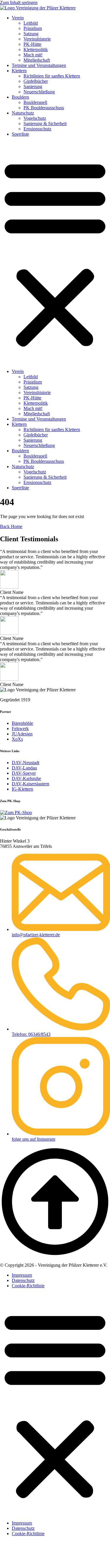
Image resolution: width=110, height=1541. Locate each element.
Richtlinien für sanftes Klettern (51, 75)
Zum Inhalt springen (19, 2)
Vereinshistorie (37, 38)
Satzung (30, 33)
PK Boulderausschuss (43, 107)
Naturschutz (23, 112)
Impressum (22, 1275)
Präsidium (32, 28)
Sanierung (32, 86)
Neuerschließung (39, 91)
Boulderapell (35, 102)
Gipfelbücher (35, 81)
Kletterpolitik (35, 49)
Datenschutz (23, 1280)
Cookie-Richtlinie (28, 1285)
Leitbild (30, 23)
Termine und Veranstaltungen (39, 65)
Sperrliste (20, 134)
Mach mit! (33, 54)
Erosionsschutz (37, 128)
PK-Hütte (32, 44)
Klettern (19, 70)
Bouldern (20, 97)
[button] (55, 253)
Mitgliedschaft (36, 60)
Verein (18, 17)
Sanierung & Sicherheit (45, 123)
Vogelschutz (34, 118)
